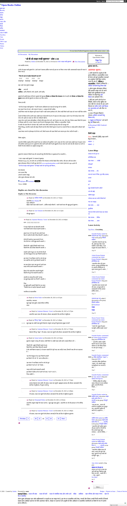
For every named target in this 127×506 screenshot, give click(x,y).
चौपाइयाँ (90, 164)
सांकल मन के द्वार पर (93, 154)
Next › (63, 418)
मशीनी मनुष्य (91, 195)
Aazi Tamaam (38, 210)
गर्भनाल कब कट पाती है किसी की (97, 198)
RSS (19, 423)
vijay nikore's (97, 377)
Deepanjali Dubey (40, 400)
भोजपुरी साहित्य (103, 424)
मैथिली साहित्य (95, 302)
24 (51, 418)
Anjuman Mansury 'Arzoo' (39, 219)
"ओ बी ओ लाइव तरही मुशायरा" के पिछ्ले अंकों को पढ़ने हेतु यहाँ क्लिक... (37, 165)
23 (47, 418)
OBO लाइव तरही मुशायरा (64, 61)
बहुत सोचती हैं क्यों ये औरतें (95, 188)
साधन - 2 (91, 144)
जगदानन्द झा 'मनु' (96, 298)
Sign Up (98, 1)
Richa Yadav (38, 297)
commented (95, 257)
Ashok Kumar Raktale (98, 255)
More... (98, 487)
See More (94, 477)
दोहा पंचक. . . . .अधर (93, 220)
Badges (102, 491)
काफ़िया (81, 494)
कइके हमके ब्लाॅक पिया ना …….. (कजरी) (100, 398)
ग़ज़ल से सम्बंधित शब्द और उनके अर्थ (60, 494)
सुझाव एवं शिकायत (95, 120)
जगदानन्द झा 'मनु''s (97, 235)
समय (89, 181)
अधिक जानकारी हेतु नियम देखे (97, 86)
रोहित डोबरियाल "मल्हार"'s (101, 357)
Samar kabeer (39, 338)
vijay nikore (95, 463)
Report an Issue (110, 491)
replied (104, 234)
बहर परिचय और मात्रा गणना (93, 494)
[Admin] (21, 62)
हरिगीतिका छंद (92, 157)
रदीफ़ (74, 494)
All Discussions (22, 54)
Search (125, 1)
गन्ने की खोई (91, 191)
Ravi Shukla (35, 201)
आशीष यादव (95, 418)
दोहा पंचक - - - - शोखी (94, 160)
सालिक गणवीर (38, 198)
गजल (93, 237)
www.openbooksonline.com (50, 163)
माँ (88, 184)
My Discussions (33, 54)
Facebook (31, 181)
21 (39, 418)
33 (58, 418)
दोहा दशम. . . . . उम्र (93, 205)
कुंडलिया (90, 208)
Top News (91, 229)
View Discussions (80, 61)
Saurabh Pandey (96, 234)
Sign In (103, 1)
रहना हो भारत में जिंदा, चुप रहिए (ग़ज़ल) (98, 174)
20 (35, 418)
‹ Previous (22, 418)
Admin (33, 61)
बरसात (90, 167)
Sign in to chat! (114, 505)
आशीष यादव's (95, 396)
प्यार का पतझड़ (92, 202)
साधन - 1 (91, 141)
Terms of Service (122, 491)
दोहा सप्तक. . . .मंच (93, 171)
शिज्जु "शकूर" (38, 320)
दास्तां (89, 178)
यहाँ (91, 122)
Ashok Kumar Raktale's (100, 337)
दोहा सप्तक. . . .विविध (94, 217)
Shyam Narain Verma (98, 318)
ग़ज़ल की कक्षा (33, 494)
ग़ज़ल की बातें (43, 494)
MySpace (23, 181)
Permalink (27, 198)
